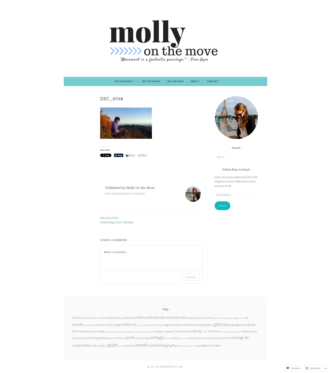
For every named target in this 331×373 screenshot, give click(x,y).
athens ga (119, 317)
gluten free (241, 324)
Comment (190, 277)
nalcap (196, 331)
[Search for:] (236, 157)
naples (204, 332)
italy (122, 332)
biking (222, 318)
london (150, 332)
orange (222, 332)
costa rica (128, 324)
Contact (213, 81)
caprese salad (89, 325)
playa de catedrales (116, 338)
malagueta (168, 331)
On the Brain (151, 81)
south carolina (98, 345)
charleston (100, 324)
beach (203, 317)
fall (183, 325)
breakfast (228, 318)
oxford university (80, 338)
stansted (121, 346)
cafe (246, 317)
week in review (210, 345)
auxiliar (138, 317)
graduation (91, 331)
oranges (239, 332)
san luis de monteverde (208, 338)
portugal (157, 337)
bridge (235, 318)
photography (97, 338)
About (195, 81)
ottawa (246, 331)
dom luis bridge (142, 325)
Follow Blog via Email (236, 169)
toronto (130, 345)
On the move (123, 81)
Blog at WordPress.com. (165, 366)
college (117, 324)
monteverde (182, 331)
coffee (109, 325)
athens (110, 317)
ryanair (181, 338)
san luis (193, 338)
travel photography (161, 345)
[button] (236, 117)
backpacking (193, 317)
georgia (230, 325)
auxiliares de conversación (165, 317)
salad (187, 338)
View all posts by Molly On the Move (125, 193)
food (189, 325)
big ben (216, 318)
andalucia (78, 318)
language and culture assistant (136, 332)
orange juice (230, 332)
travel (141, 345)
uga (198, 345)
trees (179, 345)
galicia (219, 324)
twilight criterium (189, 346)
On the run (175, 81)
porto (130, 337)
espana (177, 325)
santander (225, 338)
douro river (154, 325)
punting (167, 338)
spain (112, 345)
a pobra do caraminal (96, 317)
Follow (222, 205)
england (168, 324)
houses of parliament (112, 332)
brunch (241, 318)
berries (209, 317)
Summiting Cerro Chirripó (116, 220)
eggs (161, 325)
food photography (203, 324)
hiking (100, 331)
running (174, 338)
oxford (253, 331)
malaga (158, 331)
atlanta (128, 317)
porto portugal (143, 338)
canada (77, 324)
